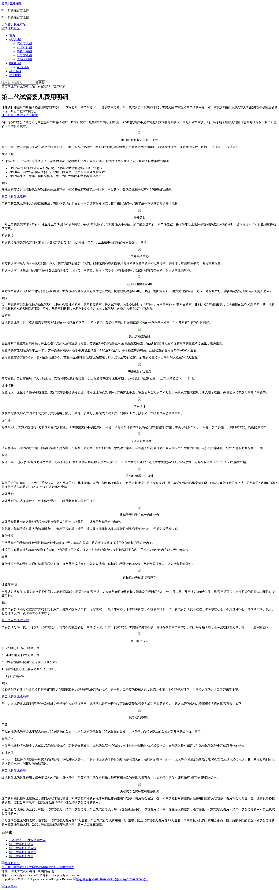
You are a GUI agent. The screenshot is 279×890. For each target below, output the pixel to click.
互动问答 (23, 67)
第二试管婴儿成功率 (15, 696)
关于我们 (8, 867)
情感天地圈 (24, 59)
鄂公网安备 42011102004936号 (96, 879)
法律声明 (44, 867)
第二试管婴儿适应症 (15, 620)
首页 (12, 35)
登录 (5, 3)
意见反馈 (56, 867)
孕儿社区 (15, 39)
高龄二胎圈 (24, 51)
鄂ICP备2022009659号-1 (132, 879)
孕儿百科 (15, 71)
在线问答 (15, 63)
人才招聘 (32, 867)
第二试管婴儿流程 (14, 196)
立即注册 (16, 3)
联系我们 (20, 867)
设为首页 (8, 24)
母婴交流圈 (24, 55)
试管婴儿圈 (24, 43)
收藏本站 (20, 24)
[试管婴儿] (11, 28)
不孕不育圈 (24, 47)
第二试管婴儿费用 (14, 770)
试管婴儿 (26, 86)
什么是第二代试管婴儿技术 (20, 115)
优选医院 (15, 75)
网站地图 (68, 867)
